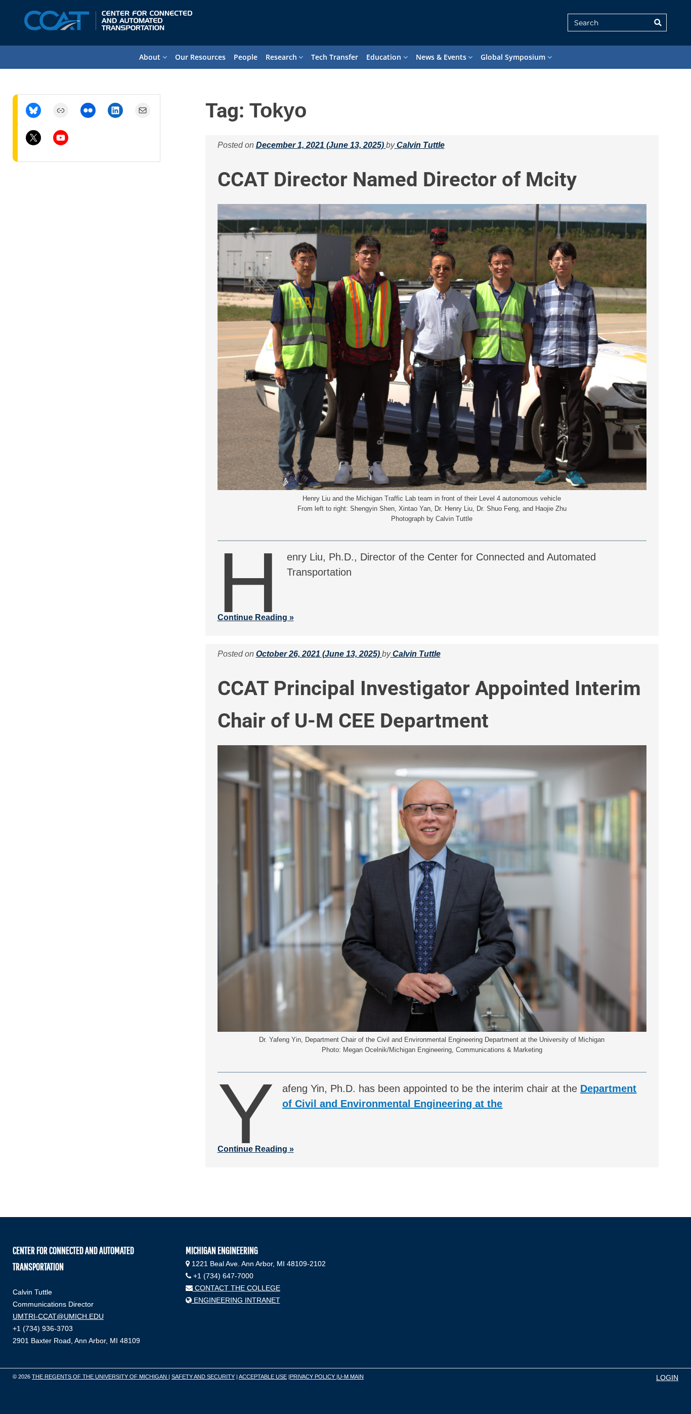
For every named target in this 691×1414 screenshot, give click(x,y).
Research (281, 57)
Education (383, 57)
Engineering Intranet (236, 1300)
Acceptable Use (263, 1376)
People (245, 57)
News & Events (441, 57)
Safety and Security (203, 1376)
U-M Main (351, 1376)
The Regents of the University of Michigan (100, 1376)
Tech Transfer (334, 57)
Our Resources (200, 57)
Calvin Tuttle (420, 145)
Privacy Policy (313, 1376)
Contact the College (236, 1288)
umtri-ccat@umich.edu (58, 1316)
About (149, 57)
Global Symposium (513, 57)
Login (667, 1377)
